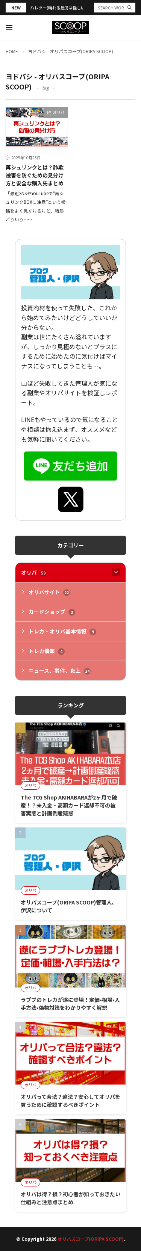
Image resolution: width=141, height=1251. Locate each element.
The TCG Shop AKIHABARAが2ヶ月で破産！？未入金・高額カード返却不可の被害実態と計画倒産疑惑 (69, 805)
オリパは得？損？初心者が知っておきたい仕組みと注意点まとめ (70, 1198)
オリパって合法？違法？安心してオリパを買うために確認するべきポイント (70, 1100)
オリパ (58, 112)
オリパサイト (49, 592)
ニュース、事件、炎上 (59, 670)
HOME (12, 51)
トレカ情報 (45, 651)
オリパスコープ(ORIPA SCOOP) (91, 1239)
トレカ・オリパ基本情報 (61, 631)
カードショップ (51, 611)
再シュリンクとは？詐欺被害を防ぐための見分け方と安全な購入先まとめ (35, 175)
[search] (129, 8)
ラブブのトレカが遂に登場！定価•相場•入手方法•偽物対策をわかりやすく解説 (70, 1003)
